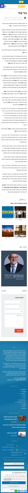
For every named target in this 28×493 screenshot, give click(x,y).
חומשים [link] (24, 389)
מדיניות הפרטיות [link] (7, 479)
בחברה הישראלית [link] (21, 402)
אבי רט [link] (24, 247)
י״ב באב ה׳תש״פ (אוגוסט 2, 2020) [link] (19, 19)
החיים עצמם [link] (22, 400)
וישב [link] (21, 247)
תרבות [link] (24, 408)
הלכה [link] (24, 398)
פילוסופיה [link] (23, 393)
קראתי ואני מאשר (14, 482)
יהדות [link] (24, 406)
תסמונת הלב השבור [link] (12, 433)
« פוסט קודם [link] (24, 291)
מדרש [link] (24, 396)
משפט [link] (24, 391)
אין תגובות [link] (6, 19)
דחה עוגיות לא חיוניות (14, 486)
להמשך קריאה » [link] (13, 422)
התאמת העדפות (14, 489)
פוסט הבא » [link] (3, 291)
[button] (4, 6)
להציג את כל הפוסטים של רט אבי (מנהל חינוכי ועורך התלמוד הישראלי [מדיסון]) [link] (14, 278)
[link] (2, 6)
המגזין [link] (24, 404)
